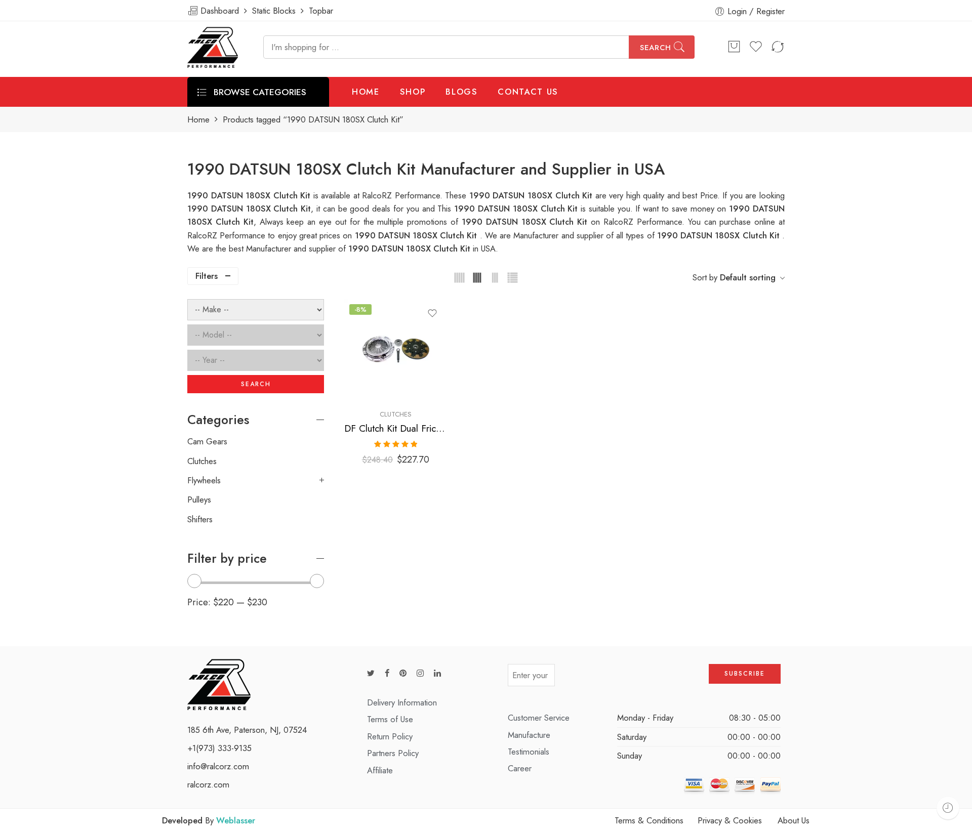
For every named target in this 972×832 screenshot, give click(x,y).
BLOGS (461, 92)
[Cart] (734, 47)
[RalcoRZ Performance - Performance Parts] (212, 47)
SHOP (413, 92)
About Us (793, 820)
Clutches (396, 414)
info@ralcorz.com (218, 766)
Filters (206, 276)
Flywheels (204, 480)
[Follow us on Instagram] (420, 673)
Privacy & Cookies (730, 820)
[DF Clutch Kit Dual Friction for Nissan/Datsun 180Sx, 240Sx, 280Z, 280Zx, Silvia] (395, 350)
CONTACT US (528, 92)
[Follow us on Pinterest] (403, 673)
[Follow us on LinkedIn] (437, 673)
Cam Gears (207, 441)
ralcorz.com (208, 784)
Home (198, 119)
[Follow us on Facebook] (387, 673)
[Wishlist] (432, 313)
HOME (366, 92)
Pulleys (199, 499)
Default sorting (748, 277)
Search (655, 47)
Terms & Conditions (649, 820)
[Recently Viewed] (948, 808)
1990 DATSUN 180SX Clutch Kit (517, 208)
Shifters (200, 519)
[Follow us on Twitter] (371, 673)
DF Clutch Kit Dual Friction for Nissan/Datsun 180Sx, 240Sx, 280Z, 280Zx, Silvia (395, 428)
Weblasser (235, 820)
